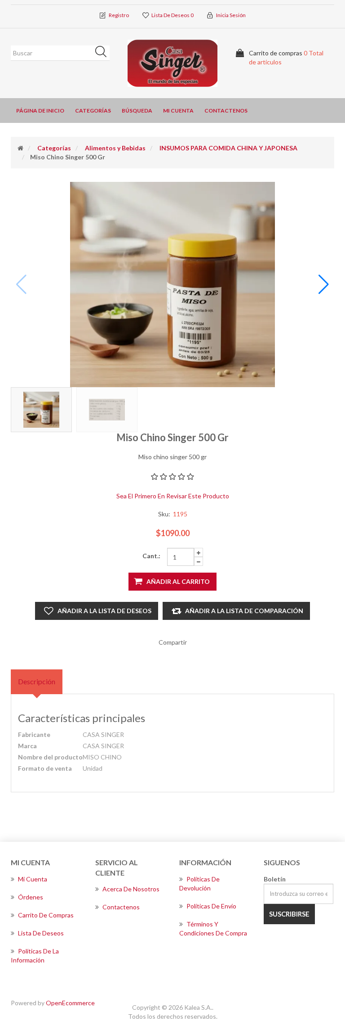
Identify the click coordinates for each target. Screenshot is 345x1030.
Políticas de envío (211, 906)
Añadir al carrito (178, 581)
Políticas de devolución (199, 883)
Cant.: (151, 556)
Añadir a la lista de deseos (104, 610)
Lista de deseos (41, 933)
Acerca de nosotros (130, 889)
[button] (324, 284)
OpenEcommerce (70, 1003)
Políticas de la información (35, 955)
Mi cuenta (178, 110)
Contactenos (226, 110)
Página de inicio (40, 110)
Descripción (36, 681)
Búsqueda (104, 53)
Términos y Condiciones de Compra (213, 928)
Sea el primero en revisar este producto (172, 496)
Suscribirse (289, 914)
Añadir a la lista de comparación (244, 610)
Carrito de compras (46, 915)
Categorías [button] (93, 110)
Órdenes (30, 897)
